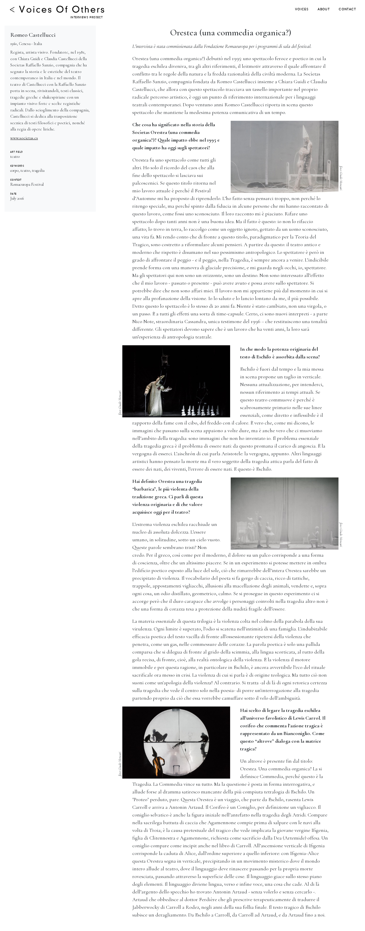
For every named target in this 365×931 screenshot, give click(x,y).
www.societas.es (24, 137)
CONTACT (347, 9)
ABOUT (324, 9)
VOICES (302, 9)
